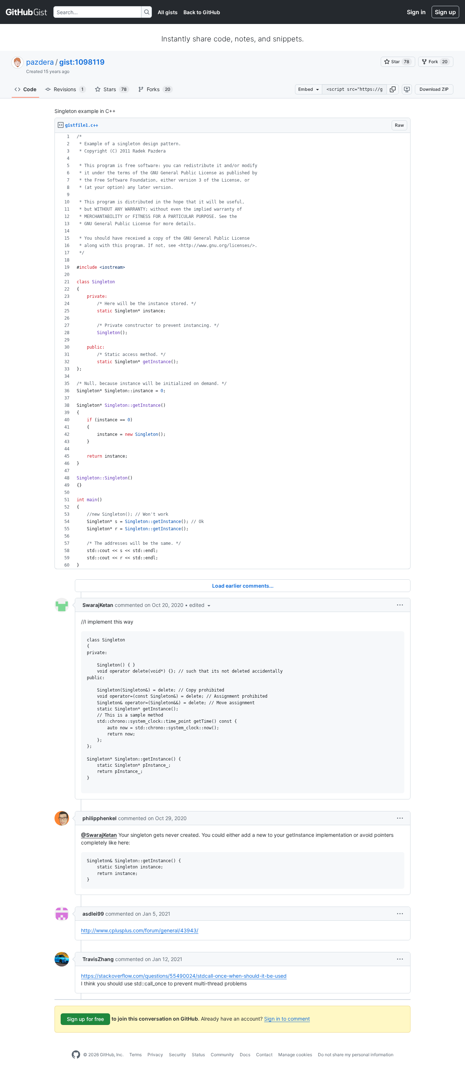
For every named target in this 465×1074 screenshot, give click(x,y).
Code (29, 89)
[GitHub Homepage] (76, 1054)
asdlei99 (93, 914)
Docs (245, 1054)
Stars (115, 89)
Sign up (445, 12)
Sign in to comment (287, 1019)
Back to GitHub (201, 12)
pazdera (40, 62)
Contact (264, 1054)
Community (222, 1054)
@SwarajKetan (99, 835)
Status (198, 1054)
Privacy (155, 1054)
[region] (232, 351)
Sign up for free (85, 1019)
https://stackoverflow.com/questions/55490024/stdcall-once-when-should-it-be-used (184, 976)
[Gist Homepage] (27, 12)
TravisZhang (98, 959)
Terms (135, 1054)
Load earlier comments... (243, 586)
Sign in (416, 12)
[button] (393, 89)
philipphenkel (99, 818)
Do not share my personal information (355, 1054)
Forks (158, 89)
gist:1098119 (82, 62)
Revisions (69, 89)
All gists (168, 12)
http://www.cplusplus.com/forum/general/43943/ (139, 930)
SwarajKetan (97, 605)
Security (177, 1054)
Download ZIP (434, 89)
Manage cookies (295, 1054)
